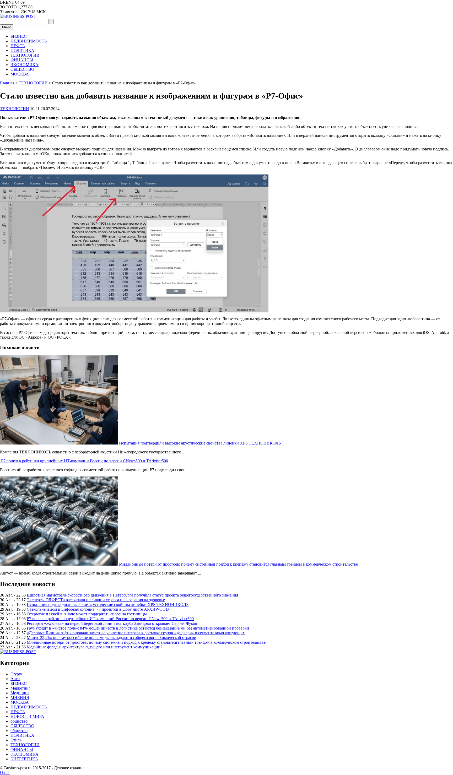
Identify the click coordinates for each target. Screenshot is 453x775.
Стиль (15, 740)
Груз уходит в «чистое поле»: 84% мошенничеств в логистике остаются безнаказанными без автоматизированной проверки (138, 628)
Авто (15, 678)
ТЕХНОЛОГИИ (25, 55)
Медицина (19, 693)
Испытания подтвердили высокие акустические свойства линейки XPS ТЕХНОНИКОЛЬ (200, 443)
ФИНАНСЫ (21, 60)
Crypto (16, 674)
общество (19, 721)
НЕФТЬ (17, 46)
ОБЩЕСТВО (22, 69)
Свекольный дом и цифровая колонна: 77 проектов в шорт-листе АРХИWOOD (98, 609)
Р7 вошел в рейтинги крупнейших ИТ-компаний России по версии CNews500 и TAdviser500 (84, 461)
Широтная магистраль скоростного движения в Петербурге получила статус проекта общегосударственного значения (132, 595)
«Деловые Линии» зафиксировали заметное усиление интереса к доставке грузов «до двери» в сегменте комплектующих (136, 633)
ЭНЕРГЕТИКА (24, 759)
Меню (6, 27)
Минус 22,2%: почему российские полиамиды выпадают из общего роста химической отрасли (111, 637)
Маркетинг (20, 688)
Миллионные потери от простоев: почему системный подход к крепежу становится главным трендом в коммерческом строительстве (238, 564)
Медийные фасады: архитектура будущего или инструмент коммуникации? (94, 647)
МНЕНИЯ (19, 697)
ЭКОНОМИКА (24, 64)
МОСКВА (19, 74)
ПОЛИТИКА (22, 50)
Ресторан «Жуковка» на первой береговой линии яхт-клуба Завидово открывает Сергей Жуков (112, 623)
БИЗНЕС (18, 36)
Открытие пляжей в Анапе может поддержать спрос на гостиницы (87, 614)
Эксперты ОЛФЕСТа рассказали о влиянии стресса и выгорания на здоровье (96, 600)
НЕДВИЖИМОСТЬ (28, 41)
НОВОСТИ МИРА (27, 716)
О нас (5, 772)
